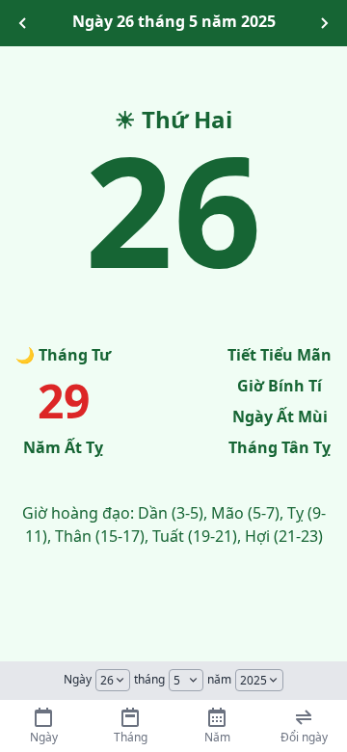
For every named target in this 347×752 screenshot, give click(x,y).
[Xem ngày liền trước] (23, 23)
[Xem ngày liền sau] (323, 23)
